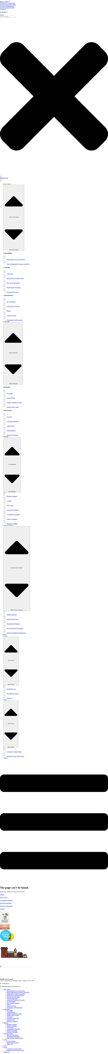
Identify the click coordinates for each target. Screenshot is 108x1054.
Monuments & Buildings (13, 1036)
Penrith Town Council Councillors (16, 994)
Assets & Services (8, 1033)
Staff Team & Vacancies (13, 1003)
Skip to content (4, 1)
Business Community (12, 1021)
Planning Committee (12, 1032)
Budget (9, 1004)
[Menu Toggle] (1, 180)
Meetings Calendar (12, 1026)
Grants (5, 1047)
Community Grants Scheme (14, 1049)
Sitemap (2, 909)
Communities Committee (13, 1029)
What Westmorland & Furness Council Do (18, 992)
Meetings (5, 1023)
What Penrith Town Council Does (16, 991)
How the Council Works (13, 997)
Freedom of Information (6, 906)
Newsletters (10, 1010)
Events (5, 1039)
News (4, 1045)
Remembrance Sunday (13, 1042)
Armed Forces (10, 1020)
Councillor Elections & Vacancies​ (16, 1000)
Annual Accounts (11, 1006)
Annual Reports (11, 1012)
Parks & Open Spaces (12, 1035)
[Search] (0, 176)
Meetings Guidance (12, 1024)
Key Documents (11, 1001)
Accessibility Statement (6, 900)
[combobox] (8, 17)
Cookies (2, 894)
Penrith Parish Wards (12, 998)
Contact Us (6, 1052)
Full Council (10, 1027)
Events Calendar (11, 1041)
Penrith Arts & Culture (13, 1015)
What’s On (9, 1044)
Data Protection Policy (6, 903)
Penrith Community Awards (14, 1013)
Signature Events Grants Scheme (15, 1050)
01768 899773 (4, 12)
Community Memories (13, 1018)
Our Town (9, 1017)
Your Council (7, 989)
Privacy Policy (4, 897)
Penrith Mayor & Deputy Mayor (15, 995)
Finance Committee (12, 1030)
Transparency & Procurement (14, 1007)
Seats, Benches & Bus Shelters (15, 1038)
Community (6, 1009)
